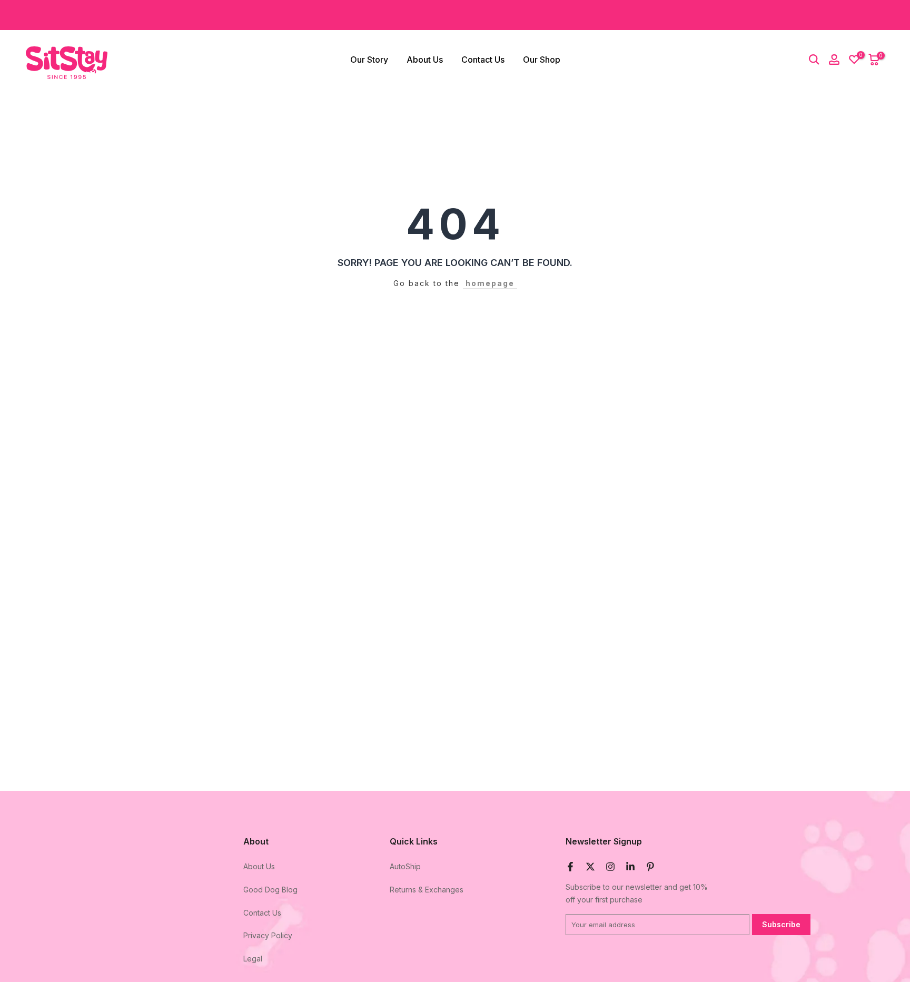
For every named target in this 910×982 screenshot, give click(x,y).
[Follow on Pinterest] (650, 866)
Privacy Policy (267, 935)
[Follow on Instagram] (610, 866)
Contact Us (483, 59)
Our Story (369, 59)
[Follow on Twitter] (590, 866)
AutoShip (405, 866)
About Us (425, 59)
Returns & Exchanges (426, 889)
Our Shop (541, 59)
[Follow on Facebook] (570, 866)
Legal (252, 958)
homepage (490, 283)
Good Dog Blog (270, 889)
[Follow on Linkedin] (630, 866)
